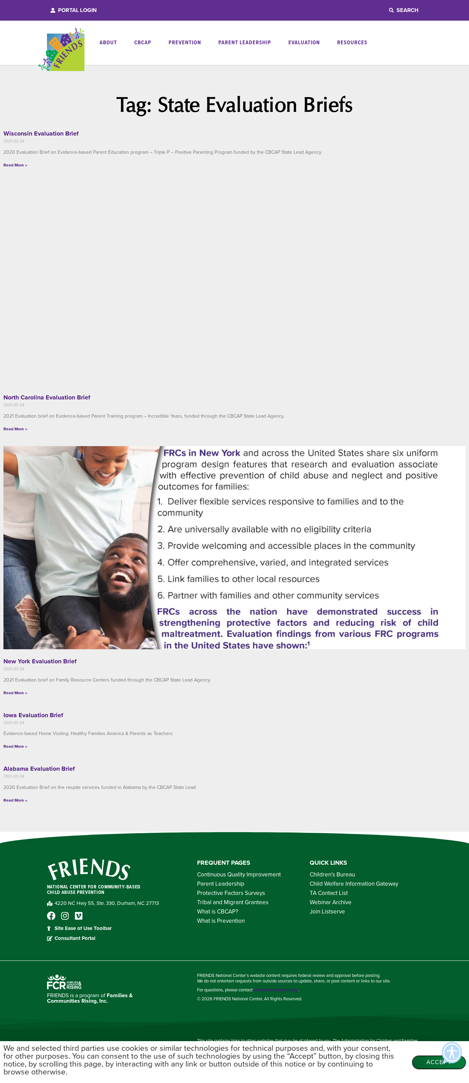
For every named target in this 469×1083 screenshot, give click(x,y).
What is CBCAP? (217, 911)
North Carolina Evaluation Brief (46, 397)
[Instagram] (65, 915)
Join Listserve (327, 911)
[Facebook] (51, 915)
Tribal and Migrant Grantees (232, 902)
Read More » (15, 165)
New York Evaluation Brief (40, 661)
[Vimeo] (79, 915)
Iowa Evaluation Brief (33, 715)
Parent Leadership (220, 884)
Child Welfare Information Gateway (354, 884)
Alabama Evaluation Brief (39, 768)
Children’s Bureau (332, 874)
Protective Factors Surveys (231, 893)
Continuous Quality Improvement (239, 874)
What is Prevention (221, 921)
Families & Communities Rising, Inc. (90, 998)
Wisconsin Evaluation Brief (41, 133)
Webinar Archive (331, 902)
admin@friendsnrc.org (276, 990)
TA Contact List (329, 893)
